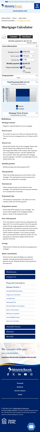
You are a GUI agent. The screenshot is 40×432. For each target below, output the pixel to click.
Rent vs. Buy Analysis (12, 310)
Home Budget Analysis (13, 317)
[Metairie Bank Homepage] (20, 369)
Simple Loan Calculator (13, 295)
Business (20, 387)
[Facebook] (8, 374)
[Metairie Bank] (11, 6)
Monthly (28, 72)
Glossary (10, 331)
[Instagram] (31, 374)
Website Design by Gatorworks (21, 408)
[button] (20, 46)
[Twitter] (14, 374)
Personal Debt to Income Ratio (15, 306)
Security (9, 336)
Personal (20, 383)
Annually (28, 68)
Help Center (22, 18)
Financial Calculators (8, 21)
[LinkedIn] (19, 374)
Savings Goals (10, 298)
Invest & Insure (20, 391)
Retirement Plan (11, 302)
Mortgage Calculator (12, 287)
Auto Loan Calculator (12, 321)
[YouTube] (25, 374)
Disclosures (11, 272)
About (15, 18)
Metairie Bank (5, 18)
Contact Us (11, 277)
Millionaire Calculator (13, 313)
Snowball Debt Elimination (14, 291)
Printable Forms (13, 327)
